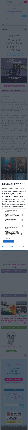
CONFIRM (8, 241)
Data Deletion (5, 246)
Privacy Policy (22, 246)
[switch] (22, 215)
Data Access (14, 246)
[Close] (24, 183)
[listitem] (14, 211)
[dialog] (14, 215)
